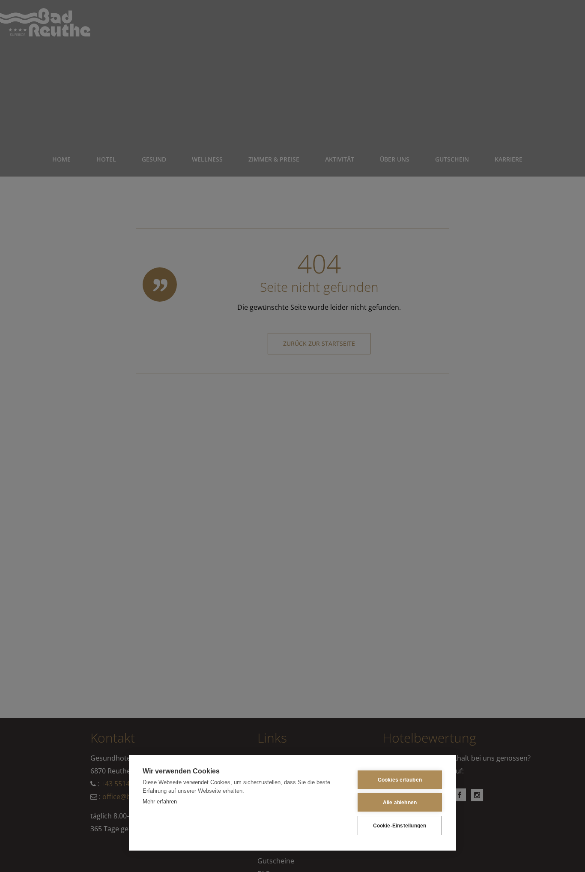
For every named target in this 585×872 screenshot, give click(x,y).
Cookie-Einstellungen (400, 826)
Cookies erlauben (400, 780)
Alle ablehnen (400, 803)
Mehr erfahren (160, 801)
